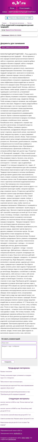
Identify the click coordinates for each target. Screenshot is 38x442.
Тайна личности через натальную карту (11, 381)
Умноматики (12, 439)
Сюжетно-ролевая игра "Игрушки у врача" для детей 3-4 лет (17, 418)
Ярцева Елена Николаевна (13, 30)
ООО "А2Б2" (26, 438)
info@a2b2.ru (18, 433)
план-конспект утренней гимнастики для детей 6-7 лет (15, 415)
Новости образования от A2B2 (20, 18)
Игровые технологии (6, 371)
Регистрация (24, 8)
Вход (12, 8)
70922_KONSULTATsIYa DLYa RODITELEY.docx (14, 47)
